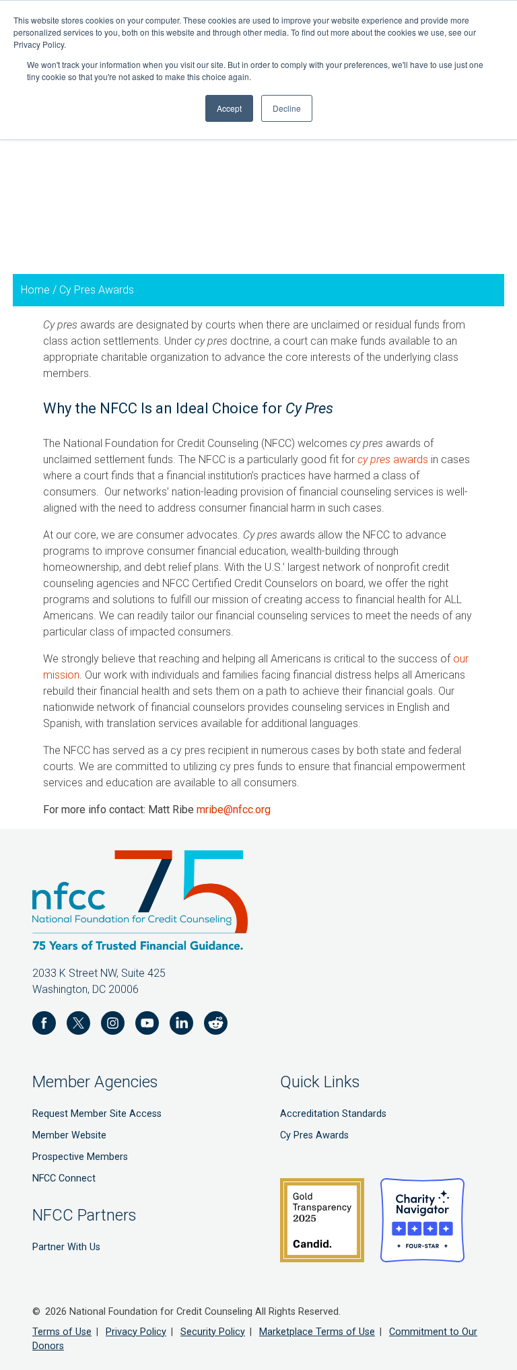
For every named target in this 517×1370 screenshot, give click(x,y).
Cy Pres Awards (314, 1135)
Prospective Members (80, 1157)
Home (35, 289)
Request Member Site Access (97, 1114)
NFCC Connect (64, 1178)
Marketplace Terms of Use (317, 1332)
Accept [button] (229, 108)
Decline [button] (287, 108)
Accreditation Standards (333, 1114)
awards (392, 459)
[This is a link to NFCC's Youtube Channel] (147, 1025)
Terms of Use (62, 1332)
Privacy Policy (136, 1332)
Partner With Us (66, 1247)
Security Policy (212, 1332)
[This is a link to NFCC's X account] (78, 1025)
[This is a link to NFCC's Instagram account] (113, 1025)
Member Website (69, 1135)
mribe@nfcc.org (234, 809)
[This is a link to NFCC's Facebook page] (44, 1025)
